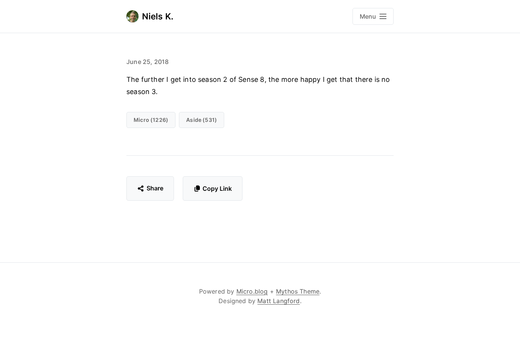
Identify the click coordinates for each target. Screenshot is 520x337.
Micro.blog (252, 291)
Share (155, 188)
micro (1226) (151, 120)
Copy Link (217, 188)
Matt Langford (278, 301)
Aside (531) (201, 120)
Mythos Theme (297, 291)
